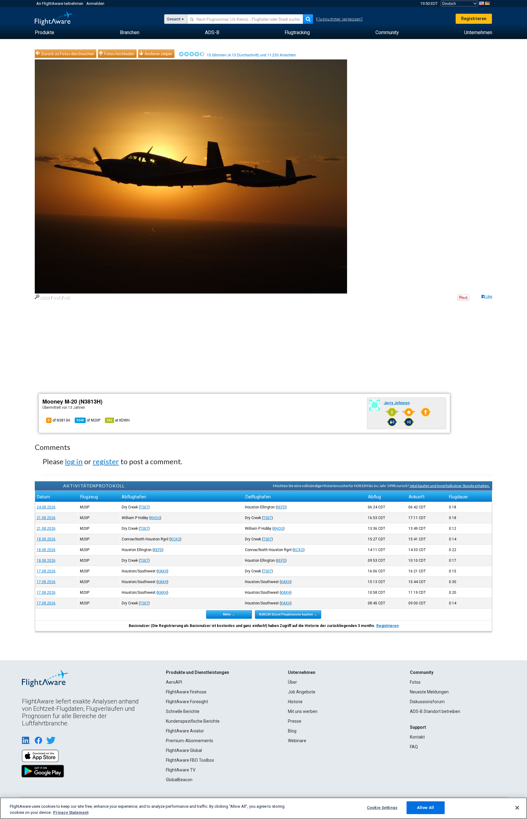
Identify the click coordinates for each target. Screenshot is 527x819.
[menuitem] (44, 32)
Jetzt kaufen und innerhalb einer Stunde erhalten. (450, 485)
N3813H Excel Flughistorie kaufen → (288, 614)
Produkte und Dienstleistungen (197, 672)
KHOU (155, 518)
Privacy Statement (70, 812)
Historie (295, 701)
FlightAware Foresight (187, 701)
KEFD (281, 507)
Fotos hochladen (119, 53)
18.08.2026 (46, 539)
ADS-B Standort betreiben (435, 711)
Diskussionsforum (427, 701)
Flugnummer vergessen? (339, 19)
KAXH (162, 571)
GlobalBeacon (179, 779)
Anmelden (95, 3)
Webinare (297, 740)
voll (67, 298)
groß (57, 298)
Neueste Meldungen (429, 691)
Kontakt (417, 737)
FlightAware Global (184, 750)
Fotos (415, 682)
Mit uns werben (302, 711)
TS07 (144, 507)
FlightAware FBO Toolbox (190, 760)
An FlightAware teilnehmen (59, 3)
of (88, 420)
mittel (45, 298)
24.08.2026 (46, 507)
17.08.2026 (46, 571)
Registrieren (473, 18)
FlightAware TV (180, 769)
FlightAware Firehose (186, 691)
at (118, 420)
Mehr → (229, 614)
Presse (294, 721)
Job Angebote (301, 691)
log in (74, 461)
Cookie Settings (382, 807)
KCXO (175, 539)
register (106, 461)
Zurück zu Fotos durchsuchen (67, 53)
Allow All (425, 807)
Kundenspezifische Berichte (193, 721)
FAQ (414, 746)
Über (292, 682)
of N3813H (59, 420)
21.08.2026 (46, 518)
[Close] (517, 807)
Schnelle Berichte (182, 711)
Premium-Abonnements (189, 740)
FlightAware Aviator (185, 730)
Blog (292, 730)
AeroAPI (174, 682)
